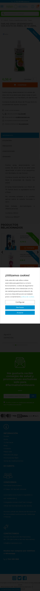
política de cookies (27, 297)
